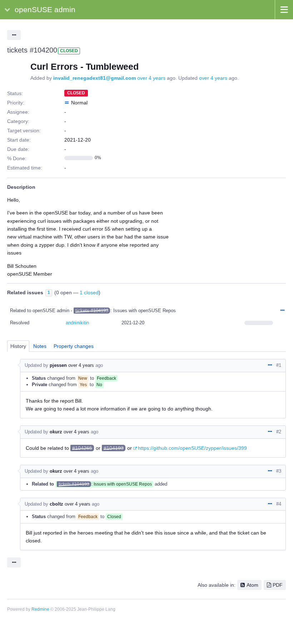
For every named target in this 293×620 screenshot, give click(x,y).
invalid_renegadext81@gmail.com (94, 78)
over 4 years (151, 78)
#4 (278, 504)
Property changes (74, 346)
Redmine (40, 609)
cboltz (56, 504)
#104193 (114, 448)
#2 (278, 431)
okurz (56, 431)
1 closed (89, 292)
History (18, 346)
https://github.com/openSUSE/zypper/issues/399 (192, 448)
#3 (278, 471)
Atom (252, 585)
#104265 (82, 448)
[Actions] (282, 310)
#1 (278, 365)
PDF (278, 585)
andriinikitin (77, 322)
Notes (39, 346)
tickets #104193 (91, 310)
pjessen (58, 365)
